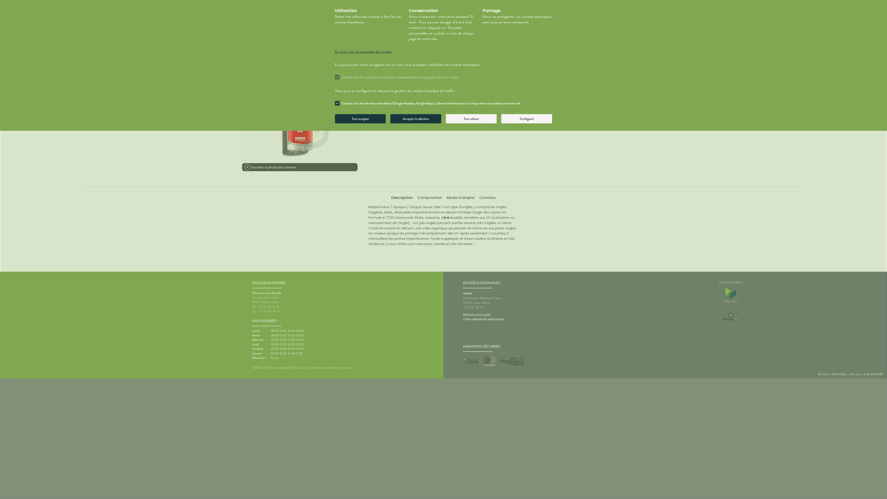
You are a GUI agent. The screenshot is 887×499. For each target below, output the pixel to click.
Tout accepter (360, 118)
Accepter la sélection (416, 118)
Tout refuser (471, 118)
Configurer (527, 118)
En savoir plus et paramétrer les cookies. (363, 52)
